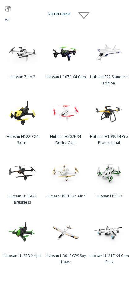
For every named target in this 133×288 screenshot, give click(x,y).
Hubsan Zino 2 (22, 76)
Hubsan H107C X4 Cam (65, 76)
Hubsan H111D (109, 196)
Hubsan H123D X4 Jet (22, 255)
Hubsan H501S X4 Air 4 (66, 196)
